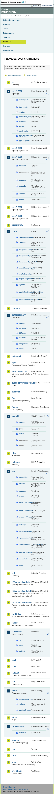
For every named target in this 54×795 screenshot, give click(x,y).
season (21, 126)
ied (13, 573)
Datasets (6, 24)
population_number (25, 117)
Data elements (8, 33)
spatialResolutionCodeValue (25, 300)
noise (14, 718)
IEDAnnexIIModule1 (21, 582)
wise (14, 762)
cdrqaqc (22, 484)
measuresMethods (25, 510)
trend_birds (23, 131)
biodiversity (17, 225)
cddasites (22, 242)
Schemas (6, 37)
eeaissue (22, 338)
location (22, 112)
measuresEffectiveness (25, 502)
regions (22, 285)
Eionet (13, 15)
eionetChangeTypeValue (25, 268)
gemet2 (15, 416)
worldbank (17, 771)
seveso (15, 740)
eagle (21, 645)
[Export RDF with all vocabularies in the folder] (47, 93)
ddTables (22, 333)
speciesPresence (25, 552)
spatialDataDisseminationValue (25, 292)
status (21, 349)
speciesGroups (25, 710)
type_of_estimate (25, 136)
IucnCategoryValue (25, 274)
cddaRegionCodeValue (25, 237)
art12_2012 (17, 91)
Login (35, 5)
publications (18, 727)
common (16, 308)
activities (22, 166)
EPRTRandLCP (19, 371)
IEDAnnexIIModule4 (21, 602)
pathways (22, 525)
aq (13, 82)
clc (20, 640)
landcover (16, 632)
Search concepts (32, 75)
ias (13, 471)
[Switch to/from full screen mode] (39, 5)
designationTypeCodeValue (25, 262)
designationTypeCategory (25, 256)
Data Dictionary (21, 15)
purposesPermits (25, 531)
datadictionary (19, 315)
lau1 (14, 660)
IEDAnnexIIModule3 (21, 591)
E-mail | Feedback (9, 787)
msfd (14, 691)
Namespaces (8, 50)
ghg (14, 453)
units (21, 565)
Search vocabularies (14, 75)
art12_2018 (17, 148)
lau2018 (15, 673)
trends (21, 200)
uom (14, 756)
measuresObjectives (25, 517)
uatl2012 (22, 651)
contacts (22, 324)
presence (22, 121)
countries (22, 180)
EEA (13, 2)
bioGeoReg (23, 477)
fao (13, 398)
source (21, 434)
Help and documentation (12, 20)
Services (6, 46)
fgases (15, 407)
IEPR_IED (16, 614)
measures (22, 496)
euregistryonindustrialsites (21, 383)
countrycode (24, 100)
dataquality (17, 356)
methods (22, 186)
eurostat (16, 392)
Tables (5, 29)
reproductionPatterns (25, 538)
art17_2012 (17, 207)
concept (22, 422)
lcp (13, 682)
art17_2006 (17, 157)
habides (16, 462)
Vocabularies (8, 42)
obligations (23, 344)
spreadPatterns (25, 559)
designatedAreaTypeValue (25, 250)
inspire (15, 623)
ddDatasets (23, 328)
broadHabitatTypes (25, 699)
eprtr (14, 362)
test (13, 749)
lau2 (14, 666)
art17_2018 (17, 216)
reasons (22, 194)
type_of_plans (24, 140)
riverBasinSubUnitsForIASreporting (25, 544)
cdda (14, 231)
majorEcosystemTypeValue (25, 279)
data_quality (23, 107)
